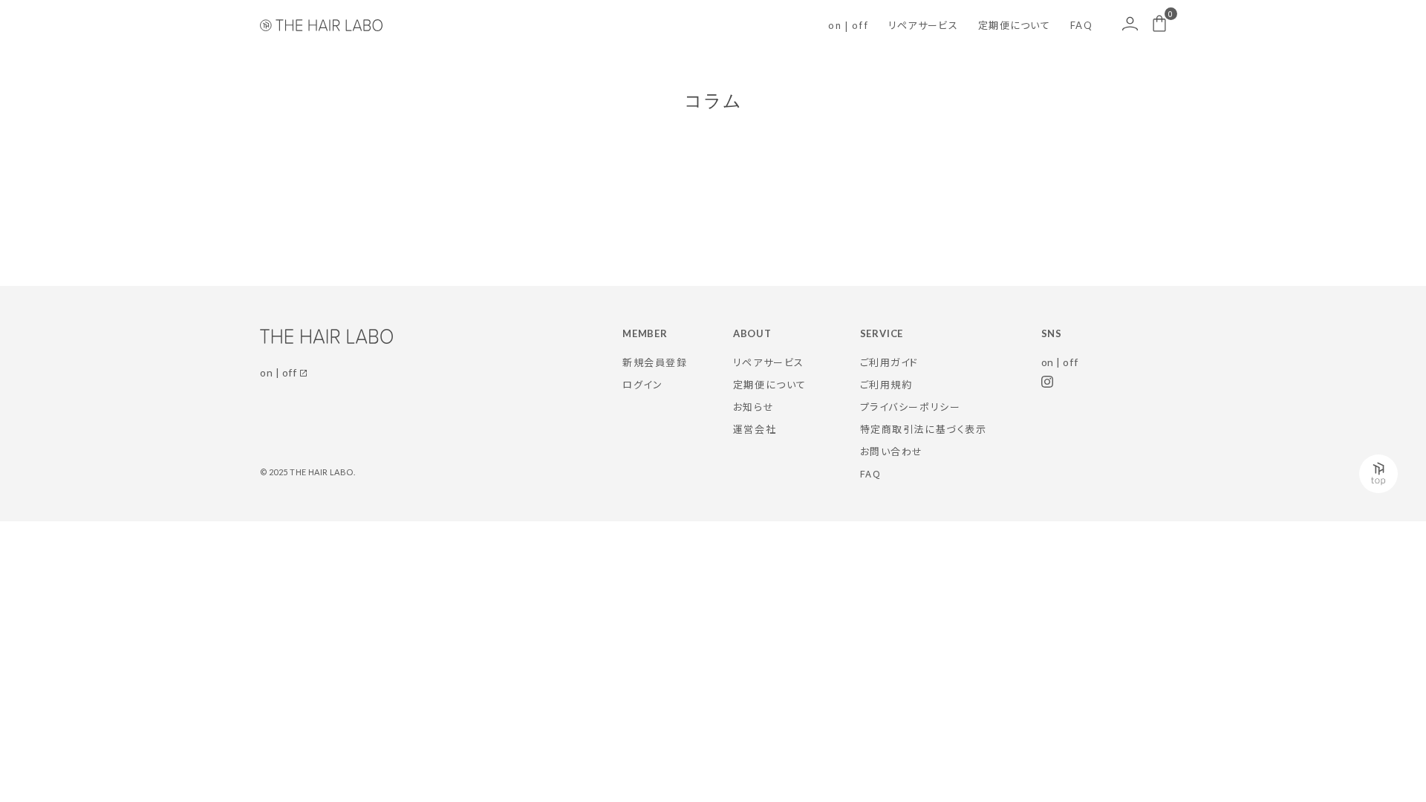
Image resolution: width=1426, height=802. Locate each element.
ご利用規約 (886, 384)
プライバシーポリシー (910, 406)
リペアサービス (923, 25)
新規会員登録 (654, 362)
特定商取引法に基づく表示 (923, 429)
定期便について (1014, 25)
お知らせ (753, 406)
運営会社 (754, 429)
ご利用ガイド (889, 362)
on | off (847, 25)
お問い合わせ (891, 451)
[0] (1159, 23)
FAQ (1081, 25)
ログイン (642, 384)
